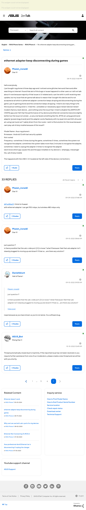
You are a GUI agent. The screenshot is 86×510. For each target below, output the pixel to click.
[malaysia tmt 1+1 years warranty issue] (78, 180)
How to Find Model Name (57, 399)
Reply (77, 168)
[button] (7, 167)
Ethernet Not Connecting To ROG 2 (17, 434)
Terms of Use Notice (9, 496)
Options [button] (6, 50)
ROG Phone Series (16, 45)
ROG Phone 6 (30, 45)
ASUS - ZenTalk (19, 15)
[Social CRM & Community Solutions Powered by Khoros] (79, 505)
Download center (54, 411)
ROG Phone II (9, 426)
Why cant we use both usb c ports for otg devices (21, 423)
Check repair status (54, 408)
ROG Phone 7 (9, 402)
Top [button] (5, 504)
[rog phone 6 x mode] (82, 180)
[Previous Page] (26, 381)
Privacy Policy (25, 496)
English (4, 45)
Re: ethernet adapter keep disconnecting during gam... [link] (56, 45)
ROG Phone (9, 451)
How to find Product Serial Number (61, 402)
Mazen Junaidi (13, 289)
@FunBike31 (9, 204)
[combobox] (52, 30)
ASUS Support (10, 469)
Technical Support (54, 414)
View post (12, 309)
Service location (53, 405)
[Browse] (5, 15)
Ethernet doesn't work (12, 399)
